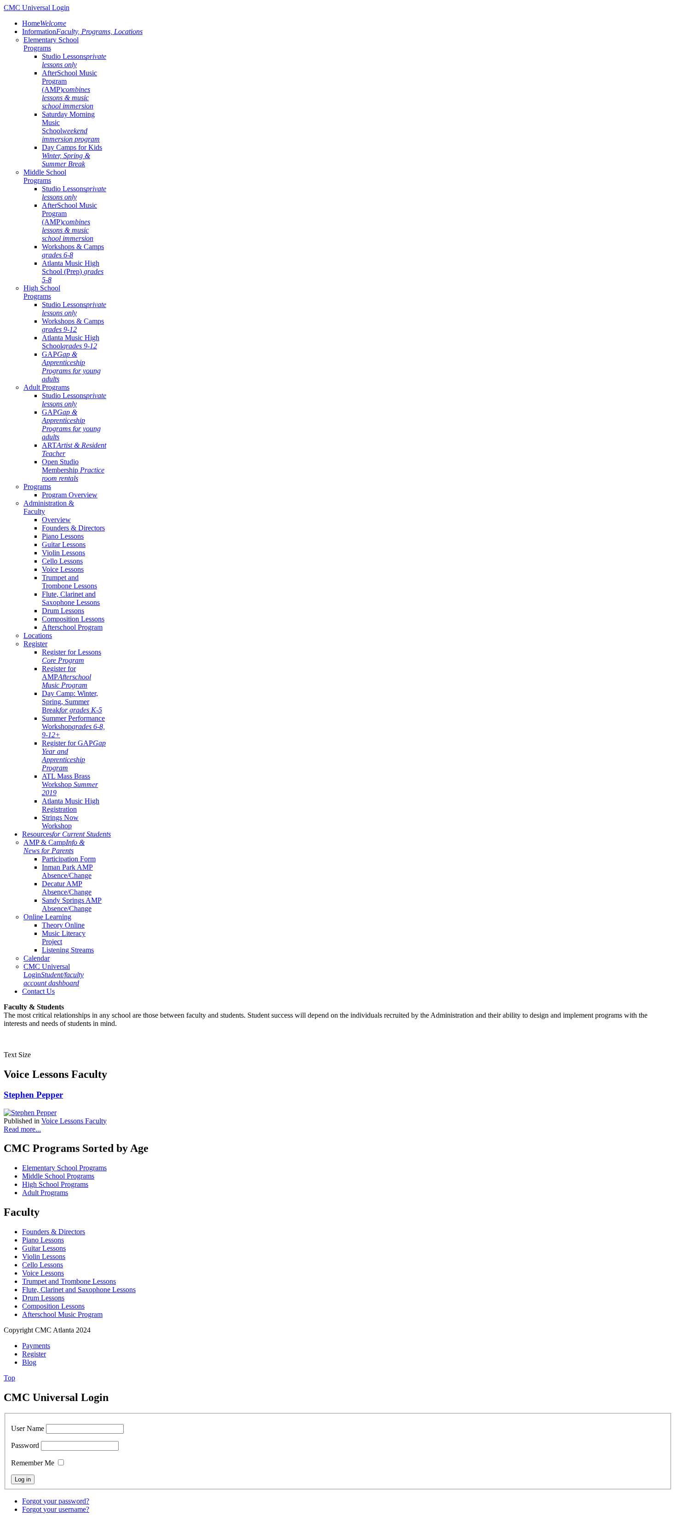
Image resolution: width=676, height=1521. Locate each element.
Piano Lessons (63, 536)
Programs (37, 486)
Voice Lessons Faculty (74, 1121)
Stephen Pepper (33, 1094)
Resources (66, 834)
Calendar (36, 958)
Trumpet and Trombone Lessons (69, 582)
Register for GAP (74, 755)
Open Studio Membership (73, 470)
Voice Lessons (63, 569)
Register (35, 644)
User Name (27, 1428)
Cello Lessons (62, 561)
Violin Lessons (63, 553)
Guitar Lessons (64, 544)
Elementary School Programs (64, 1168)
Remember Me (32, 1463)
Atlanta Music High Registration (70, 805)
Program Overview (69, 495)
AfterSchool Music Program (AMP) (69, 89)
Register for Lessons (71, 656)
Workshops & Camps (73, 251)
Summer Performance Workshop (73, 726)
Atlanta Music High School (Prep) (72, 271)
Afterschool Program (72, 627)
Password (25, 1445)
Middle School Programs (44, 176)
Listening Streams (68, 950)
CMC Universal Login (53, 975)
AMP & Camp (54, 846)
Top (9, 1378)
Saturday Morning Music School (71, 126)
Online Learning (47, 917)
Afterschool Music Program (62, 1314)
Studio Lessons (74, 60)
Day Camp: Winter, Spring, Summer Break (72, 701)
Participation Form (69, 859)
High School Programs (41, 292)
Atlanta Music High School (70, 342)
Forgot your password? (55, 1501)
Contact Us (38, 991)
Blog (29, 1362)
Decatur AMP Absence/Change (67, 888)
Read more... (22, 1129)
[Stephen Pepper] (30, 1113)
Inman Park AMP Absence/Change (67, 871)
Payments (36, 1346)
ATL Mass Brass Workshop (70, 784)
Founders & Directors (73, 528)
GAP (71, 366)
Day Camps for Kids (72, 155)
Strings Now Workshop (60, 822)
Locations (37, 635)
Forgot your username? (55, 1509)
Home (44, 23)
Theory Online (63, 925)
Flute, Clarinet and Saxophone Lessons (71, 598)
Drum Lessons (63, 611)
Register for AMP (66, 677)
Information (82, 31)
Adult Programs (46, 387)
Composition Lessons (73, 619)
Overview (56, 520)
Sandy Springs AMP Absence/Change (72, 904)
